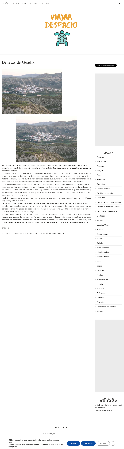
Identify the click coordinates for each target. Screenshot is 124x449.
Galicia (100, 243)
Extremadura (102, 234)
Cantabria (101, 184)
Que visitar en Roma (103, 410)
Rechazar (88, 443)
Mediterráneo (102, 279)
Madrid (100, 275)
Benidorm (101, 179)
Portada (100, 302)
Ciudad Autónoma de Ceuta (109, 202)
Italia (99, 261)
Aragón (100, 170)
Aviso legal (50, 433)
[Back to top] (119, 444)
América (34, 3)
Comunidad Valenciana (107, 211)
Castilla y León (103, 189)
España (5, 3)
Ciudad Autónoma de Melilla (109, 207)
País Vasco (101, 293)
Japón (99, 266)
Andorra (100, 166)
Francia (100, 239)
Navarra (100, 288)
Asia (24, 3)
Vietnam (100, 311)
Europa (15, 3)
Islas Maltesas (103, 257)
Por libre (45, 3)
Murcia (100, 284)
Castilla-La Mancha (105, 193)
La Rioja (100, 270)
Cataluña (101, 198)
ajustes (14, 447)
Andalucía (101, 161)
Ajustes (103, 443)
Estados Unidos (103, 225)
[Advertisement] (109, 110)
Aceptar (73, 443)
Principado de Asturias (106, 307)
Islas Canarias (103, 252)
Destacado (102, 216)
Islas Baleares (103, 248)
